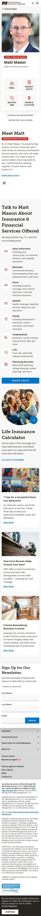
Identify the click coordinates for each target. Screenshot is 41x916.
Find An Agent (10, 9)
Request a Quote (20, 380)
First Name (7, 693)
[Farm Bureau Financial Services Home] (13, 3)
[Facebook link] (4, 182)
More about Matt (11, 175)
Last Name (7, 704)
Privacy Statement (9, 906)
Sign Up (32, 720)
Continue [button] (10, 912)
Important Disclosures (20, 120)
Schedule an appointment (20, 115)
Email (4, 715)
